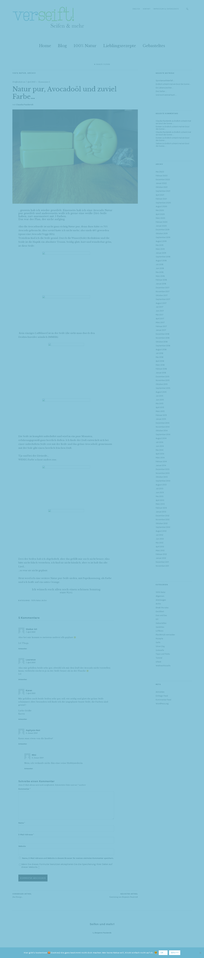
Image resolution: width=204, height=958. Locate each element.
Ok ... (163, 953)
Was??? (174, 953)
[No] (200, 952)
